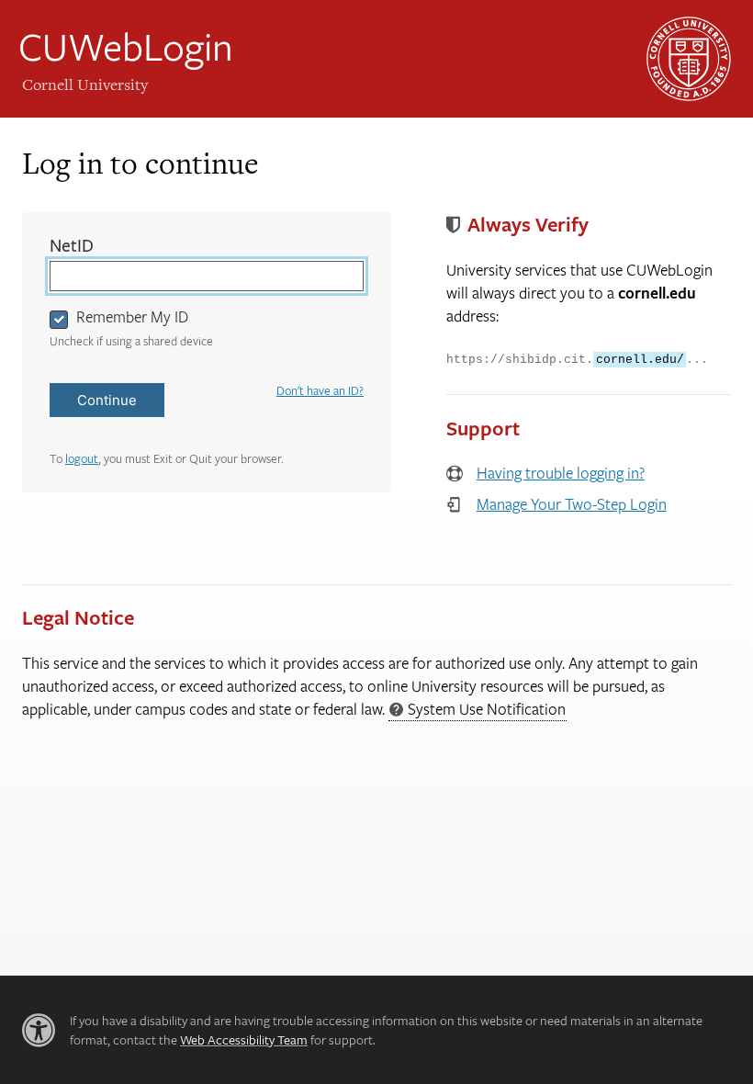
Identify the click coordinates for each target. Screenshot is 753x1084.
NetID (110, 245)
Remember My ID (132, 316)
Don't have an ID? (320, 390)
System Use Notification (477, 709)
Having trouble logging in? (561, 472)
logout (81, 458)
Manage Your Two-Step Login (572, 503)
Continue (107, 400)
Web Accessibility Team (244, 1039)
